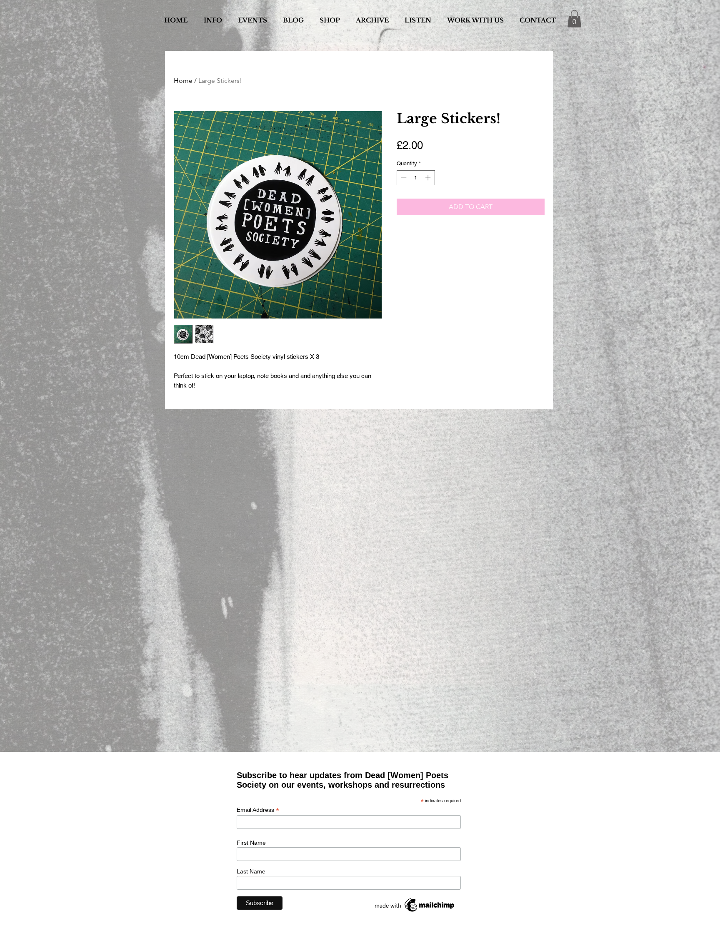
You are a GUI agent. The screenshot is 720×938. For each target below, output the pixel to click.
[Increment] (429, 178)
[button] (574, 18)
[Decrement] (403, 178)
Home (183, 81)
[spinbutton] (416, 178)
